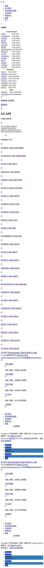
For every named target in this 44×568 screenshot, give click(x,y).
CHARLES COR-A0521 (11, 308)
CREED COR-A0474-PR (11, 180)
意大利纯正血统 (10, 11)
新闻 (6, 18)
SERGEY (4, 52)
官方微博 (10, 374)
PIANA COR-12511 (9, 220)
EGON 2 (4, 78)
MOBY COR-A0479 (9, 276)
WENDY (4, 92)
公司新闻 (16, 426)
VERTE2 (4, 65)
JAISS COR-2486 (8, 228)
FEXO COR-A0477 (9, 164)
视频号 (9, 404)
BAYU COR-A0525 (9, 324)
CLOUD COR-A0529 (10, 348)
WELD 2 (4, 81)
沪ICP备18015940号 (21, 355)
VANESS (4, 83)
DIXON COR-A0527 (9, 332)
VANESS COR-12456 (10, 204)
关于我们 (8, 8)
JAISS (3, 34)
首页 (6, 6)
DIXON (4, 63)
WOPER (4, 38)
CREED (4, 76)
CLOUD (4, 67)
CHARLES (5, 56)
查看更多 (4, 105)
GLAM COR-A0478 (9, 300)
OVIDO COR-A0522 (10, 316)
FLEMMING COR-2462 (11, 236)
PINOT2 (4, 43)
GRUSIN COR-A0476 (10, 268)
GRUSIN (4, 45)
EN (6, 20)
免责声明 (8, 441)
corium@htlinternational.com (10, 358)
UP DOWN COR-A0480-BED (13, 156)
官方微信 (10, 364)
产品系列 (8, 13)
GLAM (3, 54)
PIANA (3, 87)
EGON (3, 41)
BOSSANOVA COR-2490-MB (13, 284)
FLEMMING (5, 36)
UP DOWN (5, 94)
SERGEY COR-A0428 (10, 172)
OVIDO (4, 58)
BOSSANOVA (6, 49)
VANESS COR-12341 (10, 212)
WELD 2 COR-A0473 (10, 196)
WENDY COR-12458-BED (12, 148)
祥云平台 (12, 438)
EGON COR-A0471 (9, 252)
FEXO (3, 72)
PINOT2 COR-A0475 (10, 260)
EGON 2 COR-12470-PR (11, 188)
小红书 (9, 394)
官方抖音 (10, 384)
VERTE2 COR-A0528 (10, 340)
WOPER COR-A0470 (10, 244)
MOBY (3, 47)
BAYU (3, 61)
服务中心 (8, 15)
